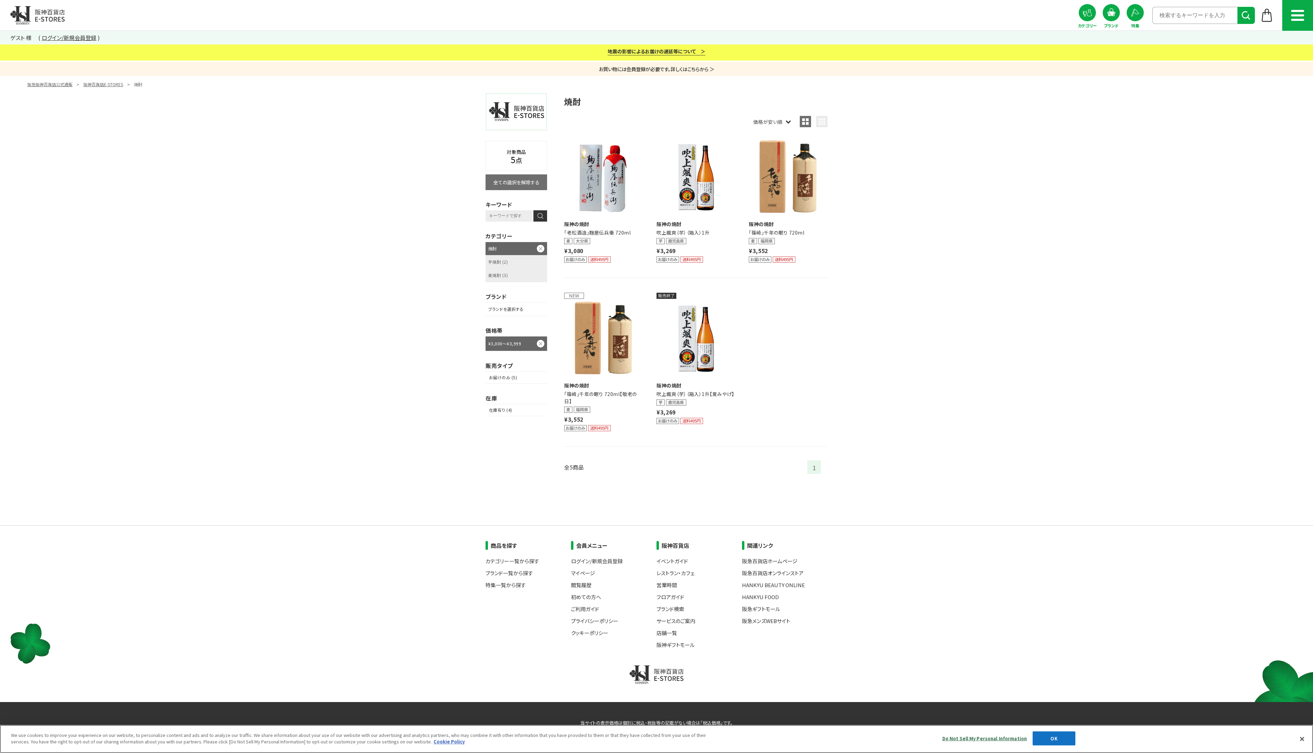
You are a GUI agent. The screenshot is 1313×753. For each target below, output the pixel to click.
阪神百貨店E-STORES (103, 84)
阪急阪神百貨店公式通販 (49, 84)
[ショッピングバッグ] (1267, 15)
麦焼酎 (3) (498, 275)
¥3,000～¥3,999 (504, 343)
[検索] (1246, 15)
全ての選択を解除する (516, 182)
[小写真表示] (821, 121)
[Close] (1302, 739)
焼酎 (492, 248)
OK (1053, 738)
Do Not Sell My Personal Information (984, 738)
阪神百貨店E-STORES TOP (37, 15)
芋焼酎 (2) (498, 262)
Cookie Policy (449, 741)
